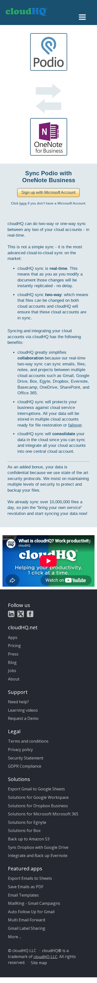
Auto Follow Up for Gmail (31, 911)
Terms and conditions (28, 741)
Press (13, 654)
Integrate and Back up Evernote (37, 855)
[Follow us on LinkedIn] (11, 615)
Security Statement (25, 758)
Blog (12, 662)
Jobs (12, 670)
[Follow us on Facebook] (30, 615)
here (23, 203)
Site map (39, 962)
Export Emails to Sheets (30, 878)
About (13, 679)
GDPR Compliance (24, 766)
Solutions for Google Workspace (38, 797)
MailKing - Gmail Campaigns (34, 903)
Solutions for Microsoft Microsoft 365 (43, 814)
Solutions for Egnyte (27, 822)
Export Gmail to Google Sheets (36, 789)
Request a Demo (23, 718)
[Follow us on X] (20, 615)
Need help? (18, 702)
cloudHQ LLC (45, 956)
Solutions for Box (24, 830)
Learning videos (23, 710)
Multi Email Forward (26, 920)
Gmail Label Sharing (26, 928)
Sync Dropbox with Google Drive (38, 847)
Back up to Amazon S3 (28, 839)
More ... (14, 936)
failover (75, 425)
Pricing (14, 645)
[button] (48, 192)
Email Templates (23, 895)
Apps (12, 637)
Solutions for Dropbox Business (38, 805)
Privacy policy (20, 749)
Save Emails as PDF (25, 886)
